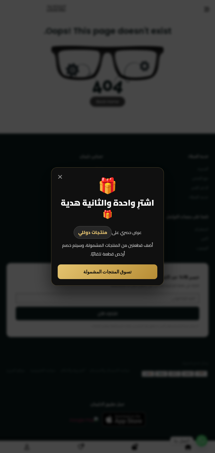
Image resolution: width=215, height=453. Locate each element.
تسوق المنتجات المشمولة (107, 271)
